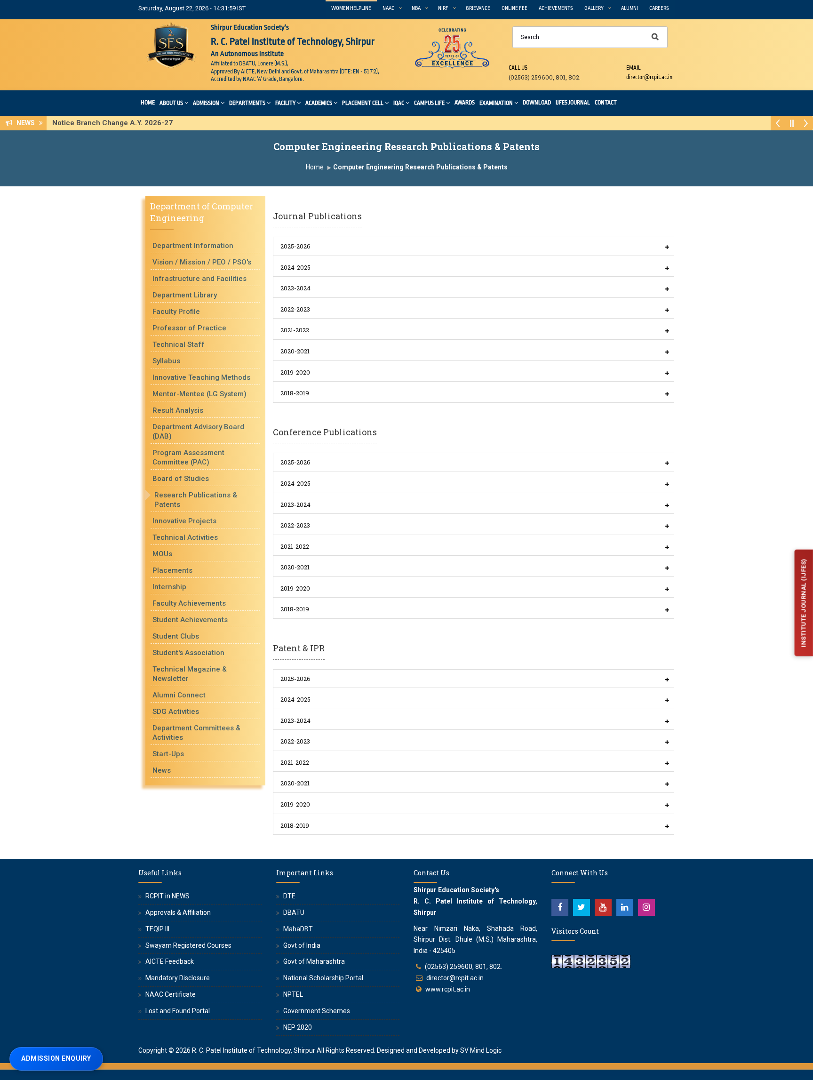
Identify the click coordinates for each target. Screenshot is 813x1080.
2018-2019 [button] (294, 393)
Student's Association (188, 652)
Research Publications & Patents (195, 500)
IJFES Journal (573, 102)
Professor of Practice (189, 328)
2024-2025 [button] (295, 267)
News (161, 770)
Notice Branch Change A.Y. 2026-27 (115, 123)
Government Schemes (316, 1011)
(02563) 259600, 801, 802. (463, 966)
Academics (318, 103)
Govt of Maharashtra (314, 961)
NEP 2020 (297, 1027)
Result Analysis (177, 410)
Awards (464, 102)
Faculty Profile (176, 311)
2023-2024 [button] (295, 288)
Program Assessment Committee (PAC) (188, 457)
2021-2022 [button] (294, 330)
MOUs (162, 554)
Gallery (594, 8)
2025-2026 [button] (295, 246)
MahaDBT (298, 929)
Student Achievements (190, 620)
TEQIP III (157, 929)
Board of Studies (180, 478)
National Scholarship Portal (323, 978)
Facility (285, 103)
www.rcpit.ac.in (447, 989)
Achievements (556, 8)
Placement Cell (362, 103)
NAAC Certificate (170, 994)
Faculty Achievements (189, 603)
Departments (247, 103)
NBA (416, 8)
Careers (659, 8)
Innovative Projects (184, 521)
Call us (518, 67)
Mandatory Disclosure (177, 978)
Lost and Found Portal (177, 1011)
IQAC (398, 103)
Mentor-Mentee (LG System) (199, 394)
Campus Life (429, 103)
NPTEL (293, 994)
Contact (606, 102)
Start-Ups (168, 754)
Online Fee (514, 8)
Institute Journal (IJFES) (803, 603)
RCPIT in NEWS (167, 896)
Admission (206, 103)
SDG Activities (175, 711)
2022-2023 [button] (295, 309)
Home (148, 102)
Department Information (192, 245)
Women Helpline (351, 8)
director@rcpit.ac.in (455, 978)
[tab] (473, 246)
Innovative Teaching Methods (201, 377)
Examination (496, 103)
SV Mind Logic (481, 1050)
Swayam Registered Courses (188, 945)
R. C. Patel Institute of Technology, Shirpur (253, 1050)
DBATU (293, 912)
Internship (169, 587)
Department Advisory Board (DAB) (198, 431)
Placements (172, 570)
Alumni (629, 8)
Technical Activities (185, 537)
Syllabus (166, 361)
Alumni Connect (179, 695)
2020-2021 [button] (295, 351)
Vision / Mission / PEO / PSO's (201, 262)
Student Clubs (175, 636)
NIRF (443, 8)
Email (633, 67)
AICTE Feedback (169, 961)
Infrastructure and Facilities (199, 278)
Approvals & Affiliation (178, 912)
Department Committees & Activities (196, 733)
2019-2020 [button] (295, 372)
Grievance (478, 8)
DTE (289, 896)
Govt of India (301, 945)
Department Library (184, 295)
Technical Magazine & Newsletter (189, 674)
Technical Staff (178, 344)
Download (537, 102)
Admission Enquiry (56, 1058)
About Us (171, 103)
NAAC (388, 8)
